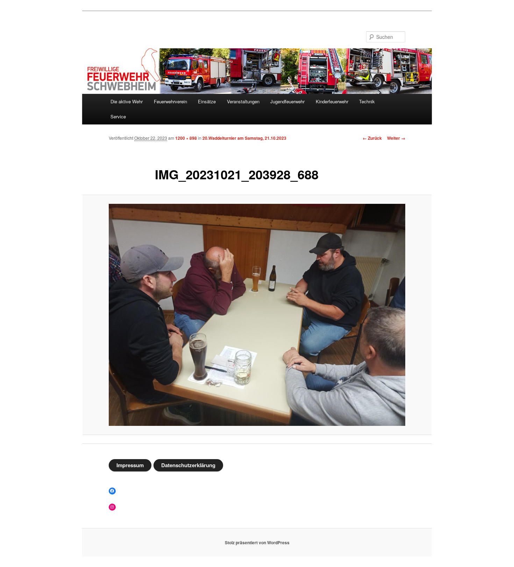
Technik (367, 101)
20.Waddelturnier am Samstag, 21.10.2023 (244, 138)
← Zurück (372, 138)
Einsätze (207, 101)
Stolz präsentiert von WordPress (257, 542)
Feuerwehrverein (170, 101)
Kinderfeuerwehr (332, 101)
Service (118, 116)
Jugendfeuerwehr (287, 101)
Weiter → (396, 138)
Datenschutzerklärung (188, 465)
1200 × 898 (186, 138)
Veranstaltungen (243, 101)
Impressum (130, 465)
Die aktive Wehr (126, 101)
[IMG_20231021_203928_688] (257, 315)
